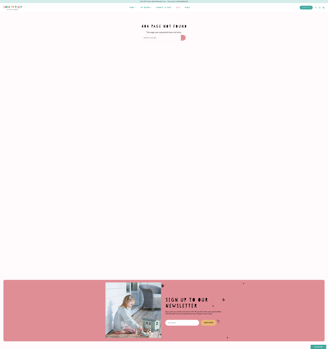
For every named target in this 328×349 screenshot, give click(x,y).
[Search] (183, 38)
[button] (132, 7)
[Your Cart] (320, 7)
